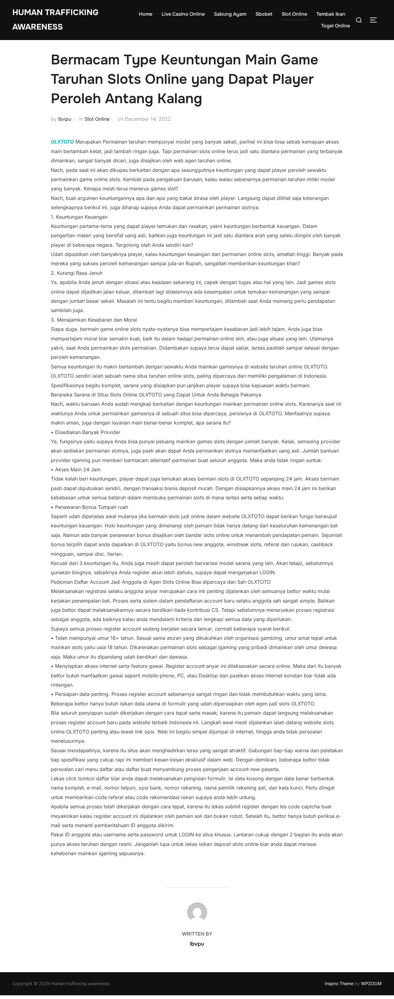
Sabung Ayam (230, 14)
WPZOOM (371, 983)
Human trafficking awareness (55, 19)
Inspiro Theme (339, 983)
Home (145, 14)
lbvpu (64, 119)
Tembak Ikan (330, 14)
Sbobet (263, 14)
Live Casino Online (183, 14)
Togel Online (335, 25)
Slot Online (294, 14)
